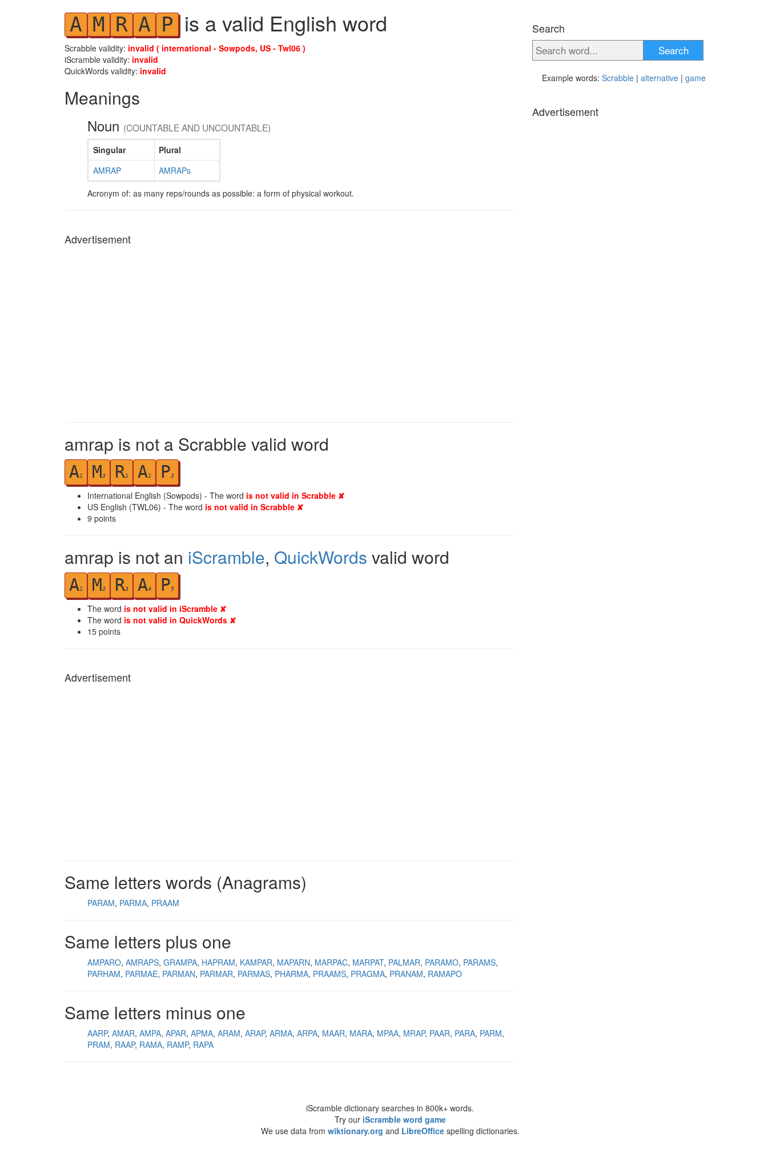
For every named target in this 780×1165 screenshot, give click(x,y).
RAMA (150, 1044)
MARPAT (368, 962)
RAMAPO (445, 973)
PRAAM (165, 902)
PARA (465, 1033)
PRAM (98, 1044)
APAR (176, 1033)
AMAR (123, 1033)
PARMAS (254, 973)
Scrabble (618, 77)
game (695, 77)
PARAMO (442, 962)
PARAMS (479, 962)
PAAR (439, 1033)
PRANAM (406, 973)
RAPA (203, 1044)
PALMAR (404, 962)
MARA (360, 1033)
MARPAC (331, 962)
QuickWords (320, 557)
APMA (202, 1033)
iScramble (226, 557)
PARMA (133, 902)
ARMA (281, 1033)
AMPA (150, 1033)
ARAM (229, 1033)
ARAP (255, 1033)
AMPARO (104, 962)
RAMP (177, 1044)
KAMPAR (256, 962)
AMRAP (107, 170)
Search (673, 50)
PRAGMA (368, 973)
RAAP (125, 1044)
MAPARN (293, 962)
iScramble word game (404, 1119)
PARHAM (103, 973)
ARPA (307, 1033)
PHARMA (291, 973)
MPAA (388, 1033)
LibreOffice (422, 1130)
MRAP (414, 1033)
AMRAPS (142, 962)
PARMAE (141, 973)
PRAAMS (329, 973)
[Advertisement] (290, 331)
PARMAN (178, 973)
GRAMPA (180, 962)
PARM (491, 1033)
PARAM (101, 902)
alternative (659, 77)
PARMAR (216, 973)
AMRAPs (175, 170)
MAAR (333, 1033)
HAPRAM (218, 962)
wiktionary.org (355, 1130)
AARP (97, 1033)
